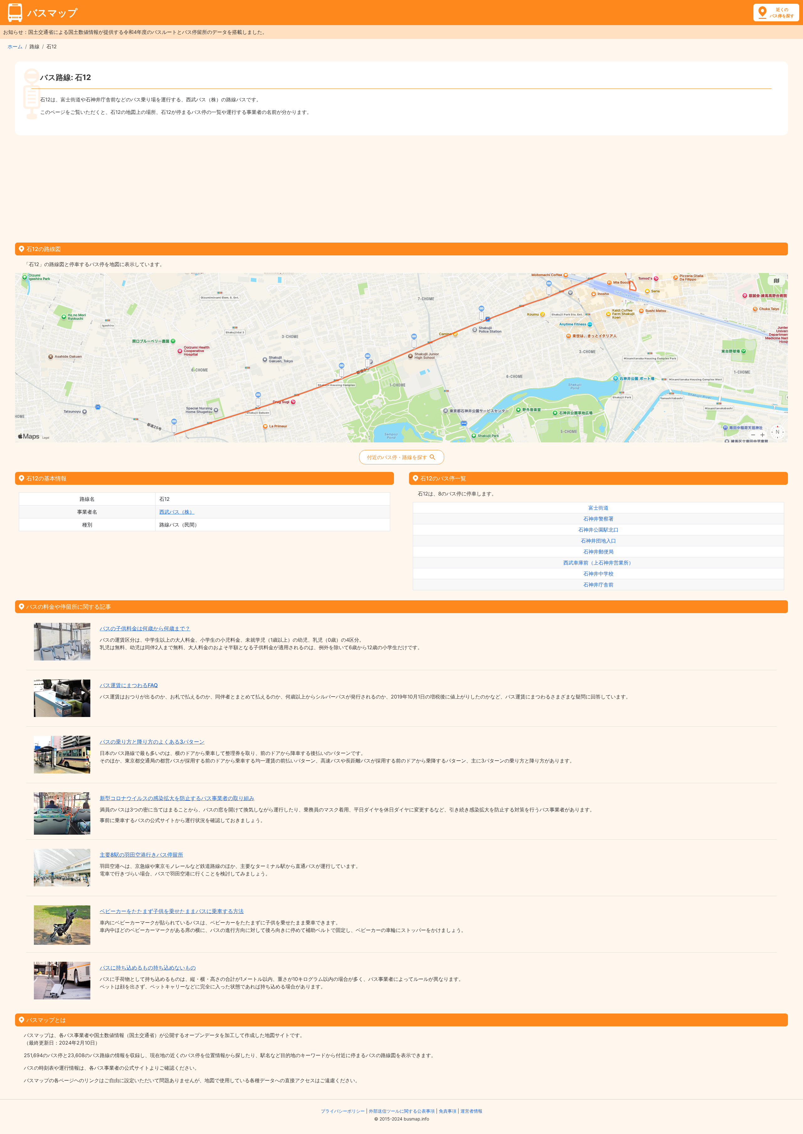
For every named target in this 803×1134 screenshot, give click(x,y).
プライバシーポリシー (343, 1111)
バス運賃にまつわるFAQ (129, 685)
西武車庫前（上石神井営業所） (598, 562)
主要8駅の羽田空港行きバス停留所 (141, 855)
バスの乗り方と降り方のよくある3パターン (152, 742)
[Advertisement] (401, 187)
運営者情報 (471, 1111)
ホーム (15, 46)
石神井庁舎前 (598, 584)
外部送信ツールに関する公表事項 (402, 1111)
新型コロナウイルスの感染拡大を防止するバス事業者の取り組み (177, 798)
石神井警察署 (598, 519)
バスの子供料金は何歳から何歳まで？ (145, 628)
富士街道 (598, 508)
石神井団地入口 (598, 541)
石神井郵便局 (598, 551)
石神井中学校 (598, 573)
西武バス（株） (176, 512)
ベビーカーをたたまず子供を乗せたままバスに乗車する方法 (172, 911)
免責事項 (447, 1111)
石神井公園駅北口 (598, 530)
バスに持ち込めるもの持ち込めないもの (148, 968)
